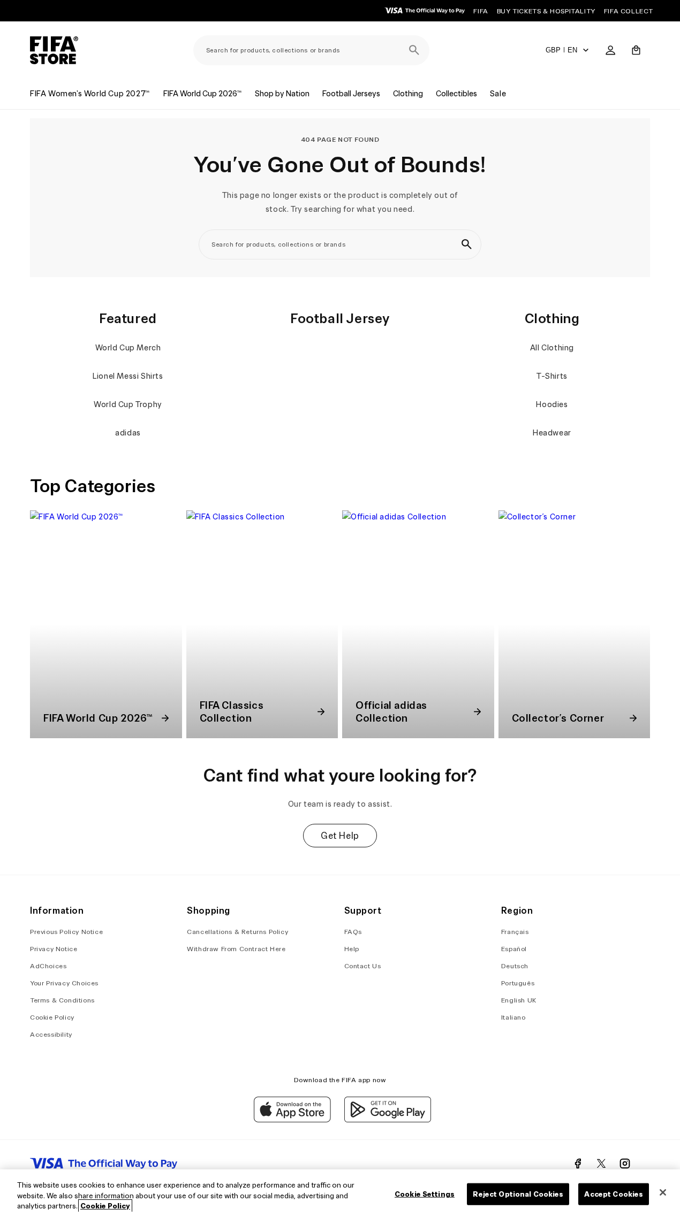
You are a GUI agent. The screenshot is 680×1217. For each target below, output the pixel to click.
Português (517, 983)
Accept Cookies (613, 1193)
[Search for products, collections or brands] (414, 50)
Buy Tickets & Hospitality (546, 11)
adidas (128, 433)
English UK (519, 1000)
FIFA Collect (628, 11)
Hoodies (552, 404)
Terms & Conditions (62, 1000)
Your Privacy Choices (64, 983)
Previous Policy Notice (66, 932)
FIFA (480, 11)
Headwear (552, 433)
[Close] (663, 1192)
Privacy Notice (53, 949)
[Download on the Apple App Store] (292, 1119)
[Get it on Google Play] (387, 1119)
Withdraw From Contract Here (236, 949)
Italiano (513, 1017)
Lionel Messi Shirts (128, 376)
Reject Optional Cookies (518, 1193)
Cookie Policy (52, 1017)
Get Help (340, 835)
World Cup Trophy (128, 404)
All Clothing (552, 348)
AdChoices (48, 966)
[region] (340, 1193)
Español (514, 949)
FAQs (353, 932)
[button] (636, 50)
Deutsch (514, 966)
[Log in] (610, 50)
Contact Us (362, 966)
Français (515, 932)
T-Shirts (552, 376)
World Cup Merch (128, 348)
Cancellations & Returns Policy (237, 932)
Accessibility (51, 1034)
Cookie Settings (425, 1193)
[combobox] (311, 50)
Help (351, 949)
